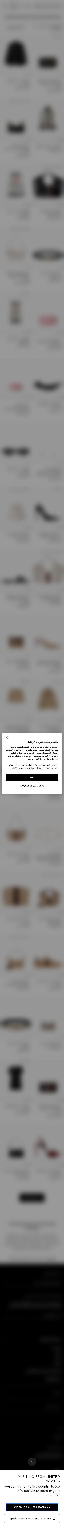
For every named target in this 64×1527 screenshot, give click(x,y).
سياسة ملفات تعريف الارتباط (22, 768)
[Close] (32, 1462)
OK (32, 777)
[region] (32, 763)
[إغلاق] (6, 737)
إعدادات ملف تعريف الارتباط (32, 786)
